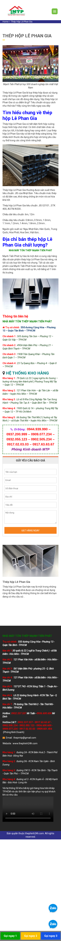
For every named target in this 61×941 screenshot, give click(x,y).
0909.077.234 (10, 728)
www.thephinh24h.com (25, 743)
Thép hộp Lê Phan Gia (16, 582)
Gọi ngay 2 (30, 935)
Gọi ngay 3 (50, 935)
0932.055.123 (26, 725)
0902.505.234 (10, 725)
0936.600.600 (43, 725)
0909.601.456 (44, 728)
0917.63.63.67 (42, 722)
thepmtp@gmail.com (24, 737)
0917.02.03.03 (27, 728)
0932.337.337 (25, 722)
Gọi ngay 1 (10, 935)
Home (5, 21)
